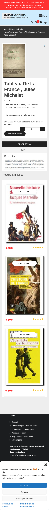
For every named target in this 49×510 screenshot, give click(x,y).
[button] (45, 464)
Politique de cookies (7, 505)
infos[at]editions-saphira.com (24, 455)
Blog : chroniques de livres (22, 436)
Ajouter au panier (15, 133)
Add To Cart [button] (24, 191)
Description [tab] (24, 144)
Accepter (24, 485)
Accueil (7, 29)
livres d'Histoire (17, 29)
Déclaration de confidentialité (27, 505)
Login (45, 22)
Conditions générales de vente (24, 425)
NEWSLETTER (17, 440)
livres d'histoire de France (14, 32)
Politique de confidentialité (23, 429)
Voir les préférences (24, 498)
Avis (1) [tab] (24, 150)
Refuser (24, 492)
